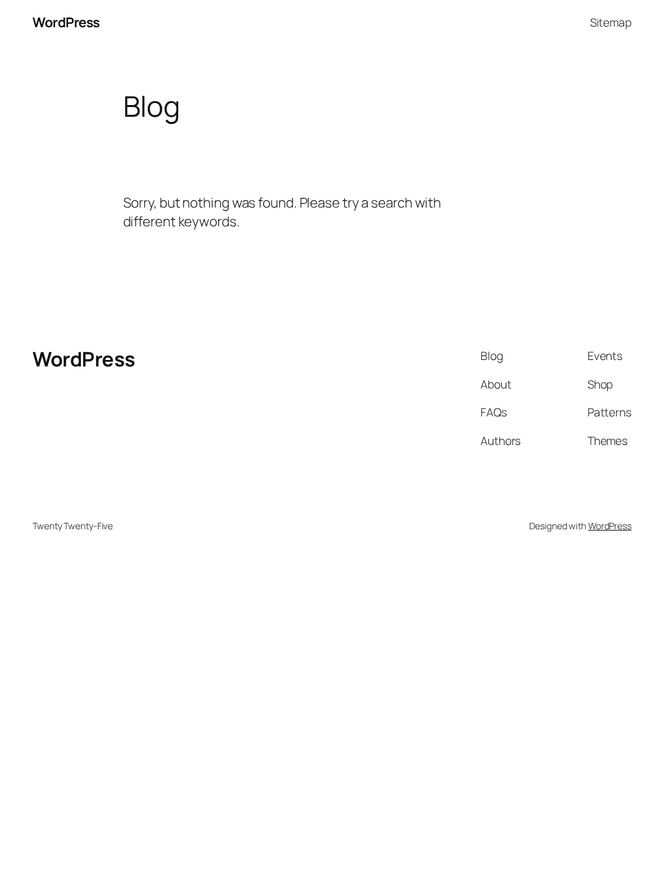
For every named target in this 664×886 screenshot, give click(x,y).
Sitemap (611, 22)
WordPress (66, 22)
